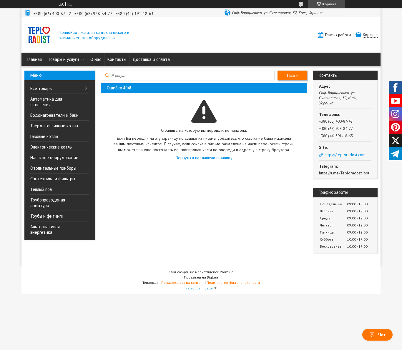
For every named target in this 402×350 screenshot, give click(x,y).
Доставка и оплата (151, 59)
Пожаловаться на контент (182, 282)
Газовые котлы (44, 136)
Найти (292, 75)
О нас (95, 59)
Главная (34, 59)
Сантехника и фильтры (52, 178)
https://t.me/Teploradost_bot (344, 173)
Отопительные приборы (53, 168)
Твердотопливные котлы (54, 126)
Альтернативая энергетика (45, 229)
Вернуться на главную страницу (204, 157)
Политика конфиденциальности (233, 282)
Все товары (41, 88)
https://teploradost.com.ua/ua (348, 154)
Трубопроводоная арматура (47, 202)
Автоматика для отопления (46, 101)
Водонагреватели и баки (54, 115)
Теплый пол (41, 189)
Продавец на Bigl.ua (201, 277)
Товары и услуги (63, 59)
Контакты (116, 59)
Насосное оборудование (54, 157)
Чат (382, 334)
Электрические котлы (51, 147)
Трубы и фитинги (46, 216)
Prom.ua (226, 272)
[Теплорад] (39, 35)
